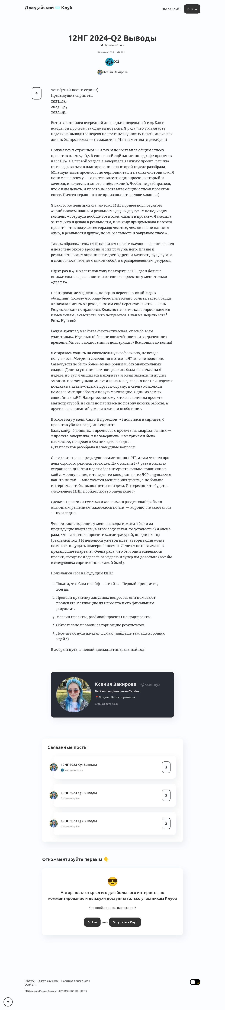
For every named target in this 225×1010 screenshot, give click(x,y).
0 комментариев (70, 796)
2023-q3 (58, 100)
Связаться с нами (47, 975)
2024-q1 (58, 111)
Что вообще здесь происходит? (112, 904)
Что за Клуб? (172, 8)
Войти (192, 8)
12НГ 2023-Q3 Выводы (78, 819)
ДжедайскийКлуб (48, 7)
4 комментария (73, 768)
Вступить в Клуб (124, 917)
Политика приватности (72, 975)
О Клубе (29, 975)
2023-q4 (58, 105)
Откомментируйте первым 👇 (74, 857)
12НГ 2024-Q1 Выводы (78, 791)
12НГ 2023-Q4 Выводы (78, 763)
